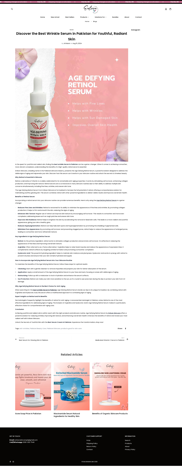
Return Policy (91, 446)
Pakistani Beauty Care (38, 328)
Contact (138, 17)
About (126, 17)
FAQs (88, 440)
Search (127, 440)
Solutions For (100, 17)
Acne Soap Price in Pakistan (28, 413)
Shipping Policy (92, 443)
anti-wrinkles (24, 328)
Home (42, 17)
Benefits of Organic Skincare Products (110, 413)
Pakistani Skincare (53, 328)
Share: (120, 328)
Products (83, 17)
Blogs (95, 21)
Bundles (115, 17)
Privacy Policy (130, 449)
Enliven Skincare (114, 313)
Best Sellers (69, 17)
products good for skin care (71, 328)
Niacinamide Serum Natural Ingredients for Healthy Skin (67, 415)
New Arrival (55, 17)
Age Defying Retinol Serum (106, 200)
